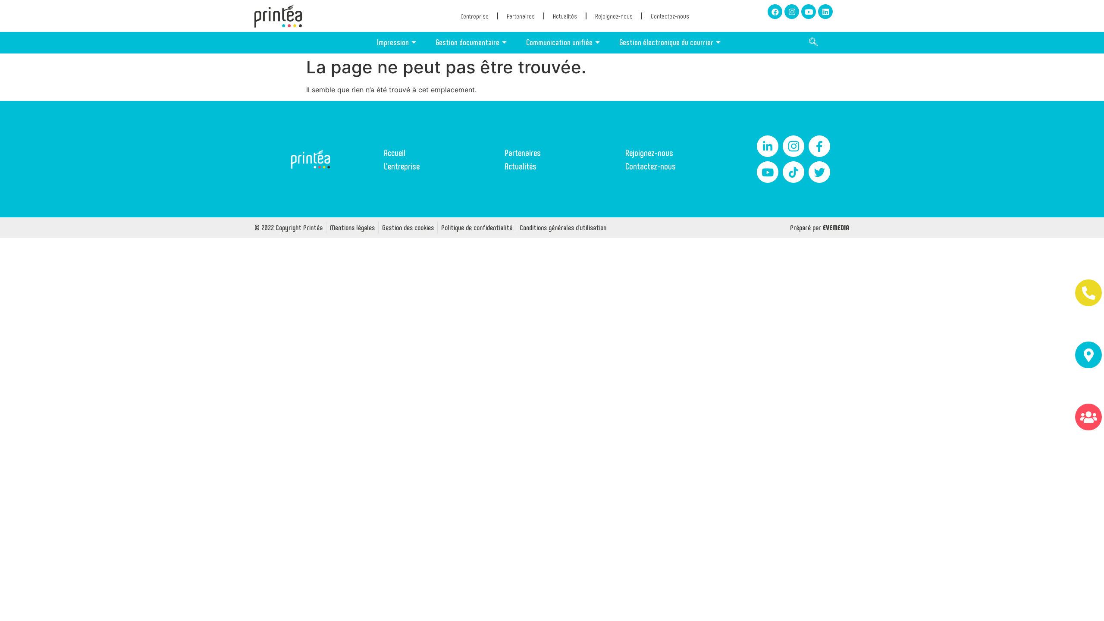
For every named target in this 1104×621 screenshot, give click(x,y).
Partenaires (521, 16)
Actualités (565, 16)
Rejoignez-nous (614, 16)
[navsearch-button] (813, 42)
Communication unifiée (559, 42)
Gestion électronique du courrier (666, 42)
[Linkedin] (825, 11)
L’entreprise (475, 16)
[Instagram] (791, 11)
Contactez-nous (670, 16)
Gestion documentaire (467, 42)
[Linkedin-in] (767, 146)
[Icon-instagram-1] (793, 146)
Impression (393, 42)
